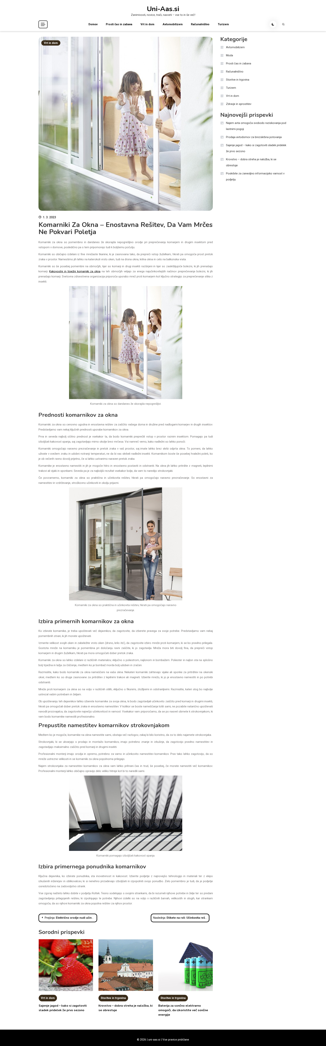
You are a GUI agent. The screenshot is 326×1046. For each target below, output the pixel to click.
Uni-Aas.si (163, 9)
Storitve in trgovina (113, 998)
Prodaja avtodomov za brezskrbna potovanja (254, 137)
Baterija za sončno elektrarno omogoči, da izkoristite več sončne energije (183, 1010)
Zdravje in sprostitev (238, 104)
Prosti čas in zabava (119, 24)
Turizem (223, 24)
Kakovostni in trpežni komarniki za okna (74, 271)
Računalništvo (200, 24)
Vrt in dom (147, 24)
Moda (229, 55)
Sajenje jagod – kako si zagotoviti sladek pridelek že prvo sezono (256, 148)
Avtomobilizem (173, 24)
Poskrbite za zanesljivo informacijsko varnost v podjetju (255, 176)
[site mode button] (273, 24)
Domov (93, 24)
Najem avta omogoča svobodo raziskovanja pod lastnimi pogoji (256, 126)
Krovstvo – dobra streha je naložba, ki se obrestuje (251, 162)
